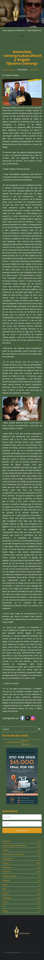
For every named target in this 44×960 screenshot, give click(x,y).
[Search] (39, 729)
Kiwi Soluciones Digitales (30, 952)
